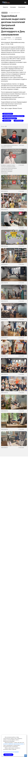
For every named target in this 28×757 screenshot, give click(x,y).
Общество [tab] (5, 7)
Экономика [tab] (13, 7)
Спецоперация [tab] (21, 7)
